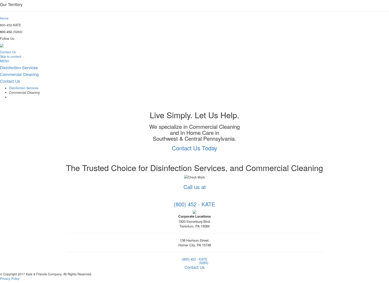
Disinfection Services (23, 88)
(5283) (203, 262)
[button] (194, 148)
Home (4, 18)
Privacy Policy (10, 278)
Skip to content (10, 56)
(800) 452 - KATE (194, 259)
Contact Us (8, 52)
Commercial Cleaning (24, 92)
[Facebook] (194, 211)
